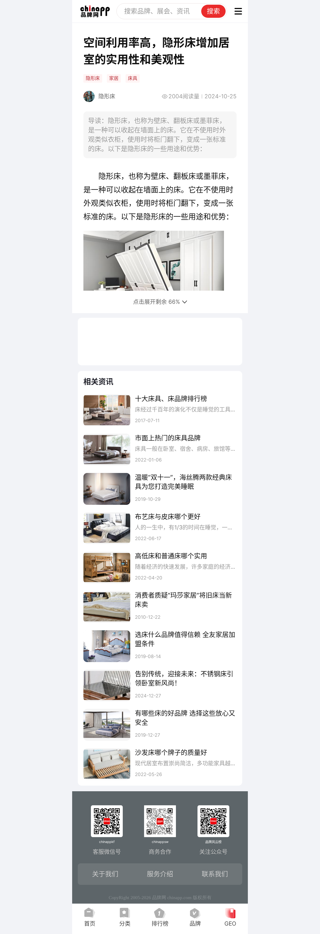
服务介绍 (160, 874)
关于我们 (105, 874)
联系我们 (215, 874)
